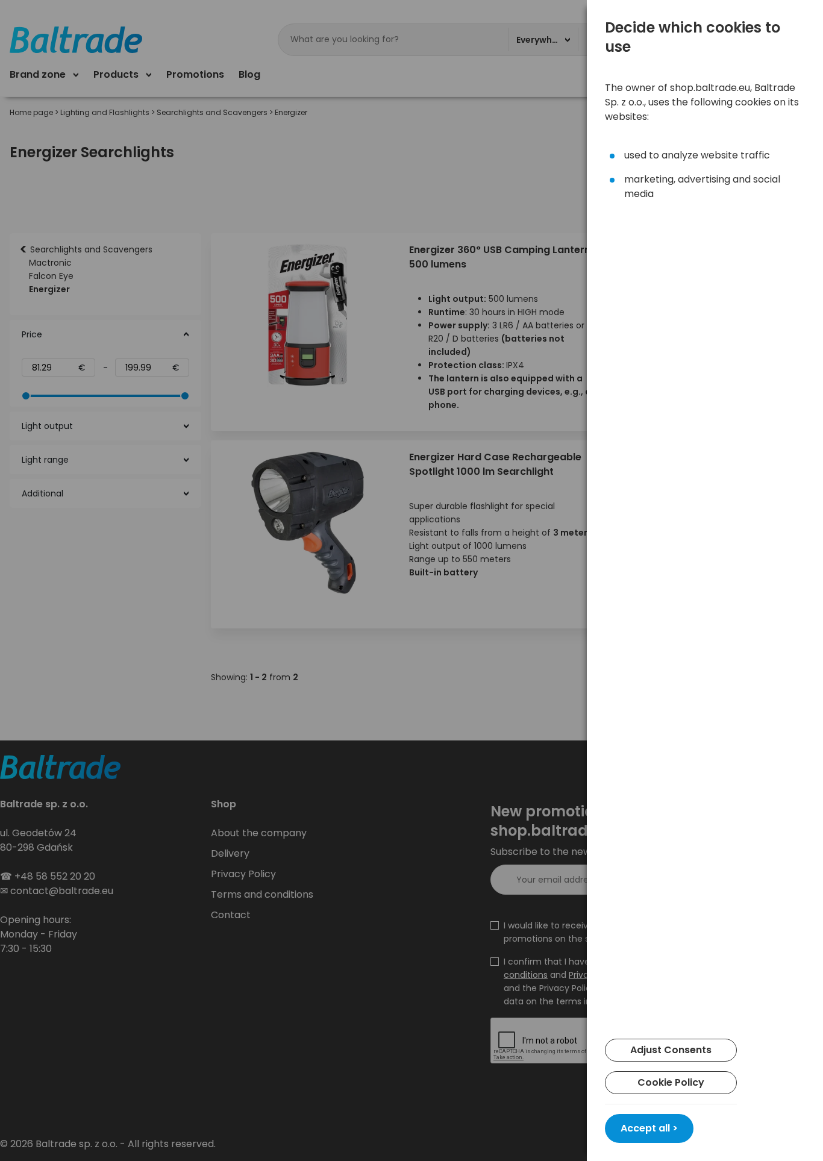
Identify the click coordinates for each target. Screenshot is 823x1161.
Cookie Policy (670, 1082)
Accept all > (649, 1128)
